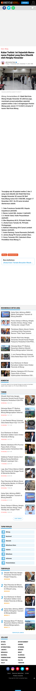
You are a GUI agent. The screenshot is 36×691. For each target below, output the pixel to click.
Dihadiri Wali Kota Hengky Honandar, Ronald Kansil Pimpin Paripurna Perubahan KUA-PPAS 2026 (12, 398)
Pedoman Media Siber (18, 673)
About (9, 673)
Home (2, 49)
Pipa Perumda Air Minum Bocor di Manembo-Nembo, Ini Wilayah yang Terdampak (12, 483)
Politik (20, 660)
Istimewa (9, 558)
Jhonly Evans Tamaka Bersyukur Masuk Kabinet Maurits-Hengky (18, 263)
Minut (20, 652)
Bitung (4, 255)
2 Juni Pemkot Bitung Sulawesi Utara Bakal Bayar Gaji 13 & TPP (12, 422)
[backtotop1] (34, 678)
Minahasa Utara (11, 545)
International (6, 647)
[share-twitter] (8, 8)
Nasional (9, 536)
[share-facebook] (4, 8)
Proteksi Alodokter (18, 675)
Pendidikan (21, 657)
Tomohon (21, 663)
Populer (25, 2)
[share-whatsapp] (13, 8)
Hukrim (8, 549)
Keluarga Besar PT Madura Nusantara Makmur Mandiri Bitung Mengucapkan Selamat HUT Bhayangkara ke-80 (11, 410)
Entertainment (12, 255)
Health (3, 644)
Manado (8, 541)
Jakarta (3, 649)
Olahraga (21, 655)
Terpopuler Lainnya (18, 632)
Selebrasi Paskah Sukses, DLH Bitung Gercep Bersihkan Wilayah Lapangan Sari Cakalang (11, 459)
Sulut (3, 663)
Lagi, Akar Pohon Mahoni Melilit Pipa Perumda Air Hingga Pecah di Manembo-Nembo (12, 471)
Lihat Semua (18, 518)
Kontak (27, 673)
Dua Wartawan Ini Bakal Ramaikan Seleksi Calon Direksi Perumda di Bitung (12, 435)
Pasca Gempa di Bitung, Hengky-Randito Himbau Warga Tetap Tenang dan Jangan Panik (12, 508)
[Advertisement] (18, 28)
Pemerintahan (10, 563)
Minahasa (9, 554)
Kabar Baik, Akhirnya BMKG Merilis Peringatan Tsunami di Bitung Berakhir (11, 495)
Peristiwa (4, 660)
